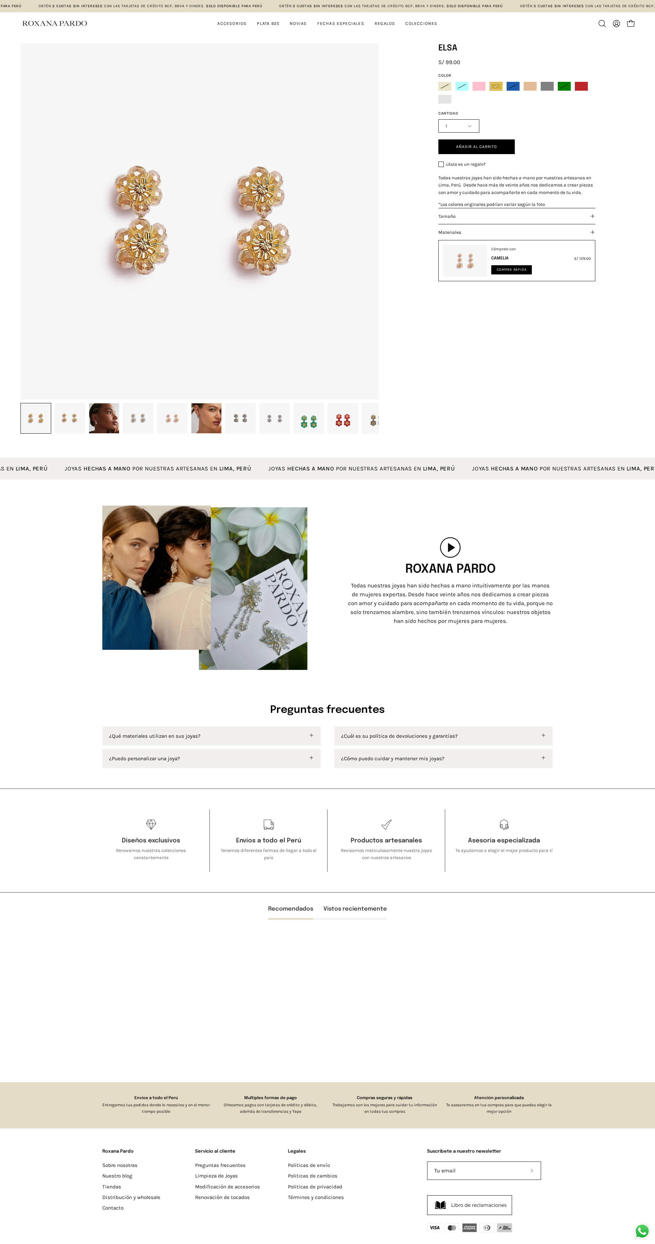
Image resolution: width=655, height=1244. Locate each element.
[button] (421, 23)
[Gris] (547, 86)
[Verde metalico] (444, 99)
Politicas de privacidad (315, 1186)
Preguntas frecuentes (220, 1165)
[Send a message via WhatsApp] (642, 1231)
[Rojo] (581, 86)
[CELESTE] (461, 86)
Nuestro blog (117, 1176)
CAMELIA (500, 258)
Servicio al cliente (215, 1151)
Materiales (449, 232)
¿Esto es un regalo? (466, 164)
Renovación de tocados (222, 1197)
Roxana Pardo (118, 1151)
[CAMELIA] (465, 260)
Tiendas (111, 1186)
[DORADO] (496, 86)
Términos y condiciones (316, 1197)
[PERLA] (444, 86)
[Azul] (513, 86)
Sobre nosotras (119, 1165)
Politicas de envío (309, 1165)
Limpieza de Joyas (216, 1176)
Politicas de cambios (312, 1176)
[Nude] (530, 86)
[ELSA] (35, 418)
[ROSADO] (478, 86)
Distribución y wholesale (131, 1197)
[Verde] (564, 86)
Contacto (112, 1208)
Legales (297, 1151)
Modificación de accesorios (227, 1186)
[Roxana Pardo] (54, 23)
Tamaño (446, 216)
